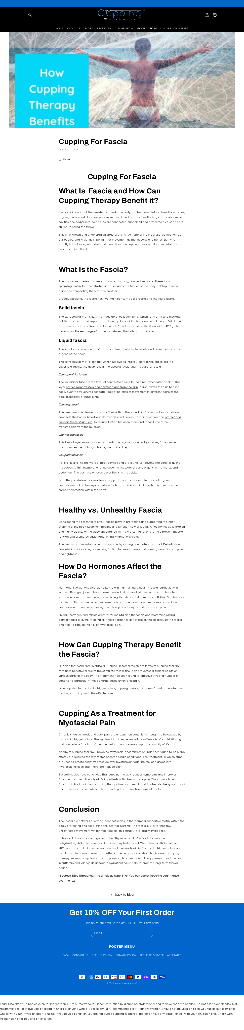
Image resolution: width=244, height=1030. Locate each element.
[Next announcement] (216, 3)
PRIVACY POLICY (126, 955)
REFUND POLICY (102, 955)
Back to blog (124, 894)
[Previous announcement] (27, 3)
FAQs (66, 955)
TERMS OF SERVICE (152, 955)
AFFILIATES (174, 955)
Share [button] (66, 159)
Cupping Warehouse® (126, 983)
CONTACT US (80, 955)
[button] (30, 15)
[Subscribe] (149, 933)
